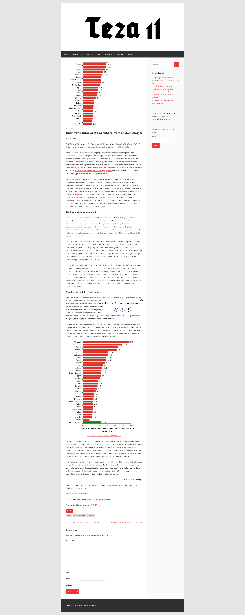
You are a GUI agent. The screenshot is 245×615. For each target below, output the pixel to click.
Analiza (89, 54)
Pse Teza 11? (77, 54)
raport (78, 194)
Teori (98, 54)
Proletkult (108, 54)
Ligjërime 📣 (159, 73)
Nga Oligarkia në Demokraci (163, 78)
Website (69, 585)
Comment (70, 541)
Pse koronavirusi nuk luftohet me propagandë (125, 522)
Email (68, 579)
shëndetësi (91, 515)
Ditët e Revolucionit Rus (162, 92)
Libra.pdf (131, 54)
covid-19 (69, 515)
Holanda (109, 171)
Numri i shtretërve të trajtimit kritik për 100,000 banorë (104, 436)
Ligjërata (120, 54)
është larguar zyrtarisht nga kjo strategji (90, 171)
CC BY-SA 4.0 (95, 505)
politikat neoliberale (79, 515)
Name (68, 572)
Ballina (66, 54)
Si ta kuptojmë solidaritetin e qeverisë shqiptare (83, 522)
